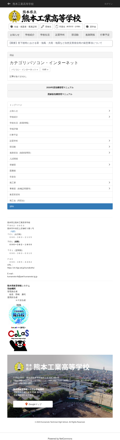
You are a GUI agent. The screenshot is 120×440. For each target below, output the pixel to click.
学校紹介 (30, 34)
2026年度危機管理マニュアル (60, 87)
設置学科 (60, 34)
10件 (44, 69)
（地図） (13, 231)
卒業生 (70, 26)
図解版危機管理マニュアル (60, 94)
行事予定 (105, 34)
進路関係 (90, 34)
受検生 (48, 26)
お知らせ (14, 34)
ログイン (108, 3)
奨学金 (93, 26)
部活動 (75, 34)
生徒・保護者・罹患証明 (25, 26)
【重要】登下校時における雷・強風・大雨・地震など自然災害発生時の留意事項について (55, 42)
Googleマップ (35, 404)
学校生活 (45, 34)
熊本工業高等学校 (23, 4)
